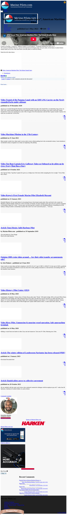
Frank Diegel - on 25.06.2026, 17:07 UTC (38, 485)
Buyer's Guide (7, 27)
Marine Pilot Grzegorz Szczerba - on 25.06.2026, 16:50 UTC (34, 488)
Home (5, 9)
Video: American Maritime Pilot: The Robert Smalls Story (17, 70)
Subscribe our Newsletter (27, 469)
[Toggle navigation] (2, 11)
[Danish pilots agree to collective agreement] (11, 377)
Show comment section (32, 32)
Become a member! (6, 418)
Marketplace (7, 29)
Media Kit (6, 508)
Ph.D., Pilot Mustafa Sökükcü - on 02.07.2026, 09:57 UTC (35, 482)
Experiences (7, 73)
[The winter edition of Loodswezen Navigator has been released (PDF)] (11, 349)
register (8, 79)
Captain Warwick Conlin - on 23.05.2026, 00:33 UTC (36, 495)
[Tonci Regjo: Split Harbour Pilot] (11, 224)
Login (3, 79)
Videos (6, 26)
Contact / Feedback (9, 502)
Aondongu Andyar (6, 416)
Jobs (5, 32)
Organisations (7, 30)
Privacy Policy (12, 505)
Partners (6, 506)
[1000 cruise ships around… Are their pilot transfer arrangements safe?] (11, 253)
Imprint (6, 505)
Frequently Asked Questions (11, 503)
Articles (6, 24)
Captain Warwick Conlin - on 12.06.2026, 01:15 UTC (36, 491)
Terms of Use (20, 505)
